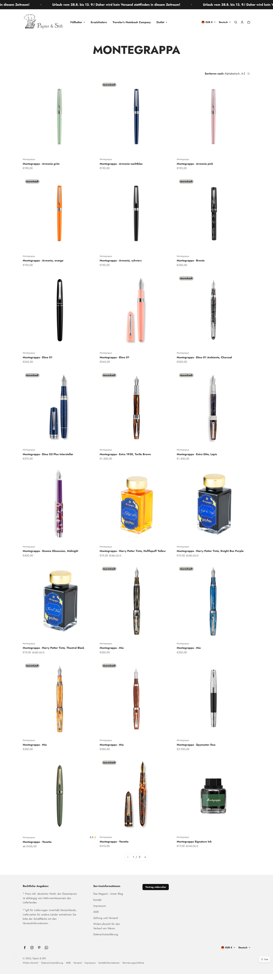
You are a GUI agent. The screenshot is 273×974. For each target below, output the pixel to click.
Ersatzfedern (99, 22)
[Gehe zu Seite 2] (145, 857)
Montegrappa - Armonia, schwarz (121, 260)
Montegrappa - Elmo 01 (37, 357)
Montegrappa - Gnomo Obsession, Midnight (50, 551)
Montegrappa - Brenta (190, 260)
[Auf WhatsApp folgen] (46, 947)
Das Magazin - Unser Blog (108, 894)
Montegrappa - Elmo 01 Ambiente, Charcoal (204, 357)
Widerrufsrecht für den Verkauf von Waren (106, 926)
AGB (96, 912)
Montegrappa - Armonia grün (41, 164)
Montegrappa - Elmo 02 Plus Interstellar (48, 454)
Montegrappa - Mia (112, 648)
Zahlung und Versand (105, 918)
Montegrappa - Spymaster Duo (196, 745)
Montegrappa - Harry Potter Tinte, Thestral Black (53, 648)
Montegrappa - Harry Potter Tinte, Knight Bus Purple (210, 551)
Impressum (99, 906)
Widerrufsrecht (30, 962)
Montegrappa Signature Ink (194, 842)
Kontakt (97, 900)
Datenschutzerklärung (105, 934)
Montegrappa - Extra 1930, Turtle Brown (125, 454)
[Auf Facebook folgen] (25, 947)
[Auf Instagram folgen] (32, 947)
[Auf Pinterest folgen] (39, 947)
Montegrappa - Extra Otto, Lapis (197, 454)
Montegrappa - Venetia (37, 842)
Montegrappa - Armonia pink (195, 164)
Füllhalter (76, 22)
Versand (77, 962)
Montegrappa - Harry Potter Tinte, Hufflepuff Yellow (133, 551)
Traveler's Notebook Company (132, 22)
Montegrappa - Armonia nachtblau (121, 164)
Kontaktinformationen (109, 962)
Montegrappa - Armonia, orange (43, 260)
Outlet (160, 22)
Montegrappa (29, 159)
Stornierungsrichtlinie (133, 962)
